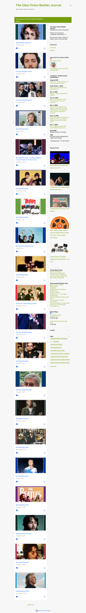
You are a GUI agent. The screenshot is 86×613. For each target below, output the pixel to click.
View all (18, 21)
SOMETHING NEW (55, 315)
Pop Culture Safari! (55, 60)
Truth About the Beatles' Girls (58, 321)
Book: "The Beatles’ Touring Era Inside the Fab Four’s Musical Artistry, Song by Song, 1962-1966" (59, 120)
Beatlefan (53, 288)
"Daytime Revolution (56, 347)
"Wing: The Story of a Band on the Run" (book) (62, 359)
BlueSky (52, 50)
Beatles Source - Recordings (58, 294)
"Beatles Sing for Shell (56, 344)
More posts (30, 604)
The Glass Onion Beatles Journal (38, 5)
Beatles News (54, 291)
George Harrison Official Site (58, 276)
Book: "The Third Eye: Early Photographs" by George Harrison (58, 101)
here (65, 34)
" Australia (56, 341)
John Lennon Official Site (57, 273)
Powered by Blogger (44, 610)
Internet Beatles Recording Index (60, 303)
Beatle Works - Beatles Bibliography (56, 285)
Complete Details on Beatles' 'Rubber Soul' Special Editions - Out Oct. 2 (59, 259)
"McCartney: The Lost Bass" (57, 350)
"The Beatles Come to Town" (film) (59, 356)
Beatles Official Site (55, 271)
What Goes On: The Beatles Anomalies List (58, 305)
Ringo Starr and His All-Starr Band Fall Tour (58, 88)
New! (51, 323)
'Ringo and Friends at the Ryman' (59, 338)
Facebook (53, 47)
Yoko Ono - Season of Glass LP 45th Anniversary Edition (59, 82)
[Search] (71, 5)
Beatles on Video (55, 292)
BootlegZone (54, 295)
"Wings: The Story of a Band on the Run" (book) (62, 362)
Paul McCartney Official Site (58, 274)
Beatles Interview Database (58, 289)
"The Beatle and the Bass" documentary (60, 353)
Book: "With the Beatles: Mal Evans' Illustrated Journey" (58, 127)
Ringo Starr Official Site (57, 277)
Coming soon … (54, 316)
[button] (44, 48)
